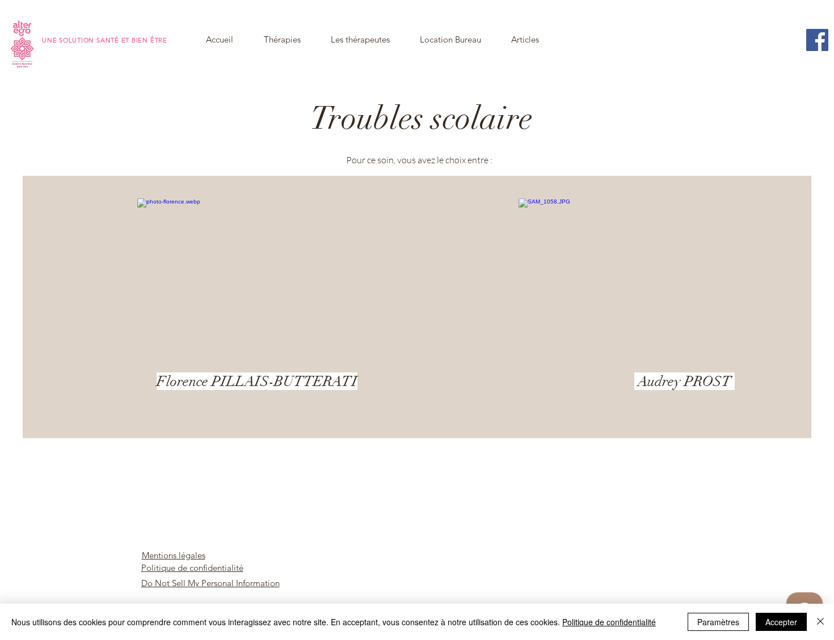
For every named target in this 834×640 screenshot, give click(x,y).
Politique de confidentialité (192, 567)
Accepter (781, 622)
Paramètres (718, 622)
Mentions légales (173, 555)
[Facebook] (817, 40)
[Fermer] (820, 622)
